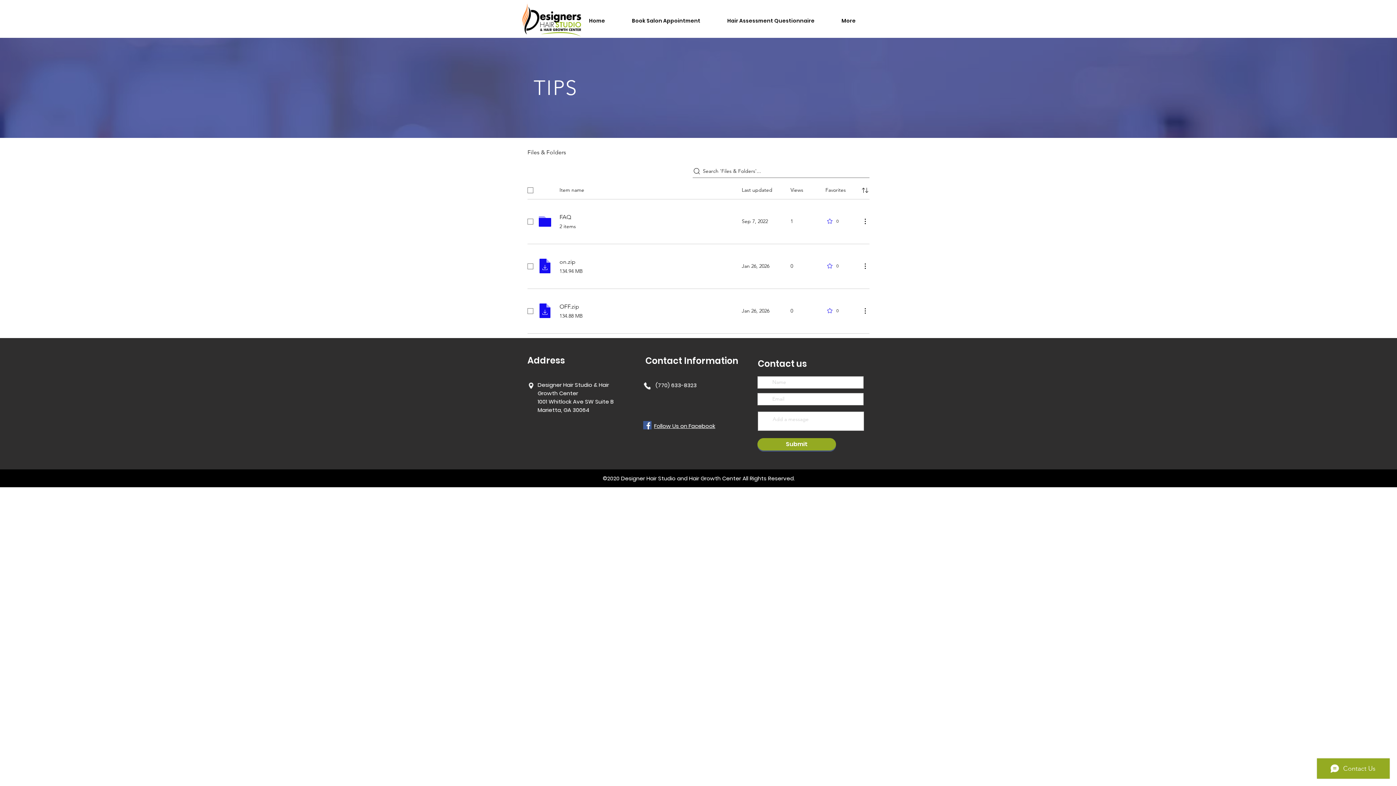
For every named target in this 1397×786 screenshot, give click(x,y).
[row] (698, 189)
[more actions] (865, 221)
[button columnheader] (865, 190)
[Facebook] (647, 425)
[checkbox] (530, 190)
